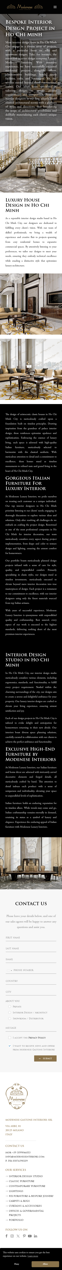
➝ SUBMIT (45, 1059)
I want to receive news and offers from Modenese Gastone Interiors (34, 1048)
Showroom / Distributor (28, 1019)
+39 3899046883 (21, 1153)
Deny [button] (16, 1264)
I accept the (29, 1038)
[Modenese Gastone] (24, 7)
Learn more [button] (33, 1256)
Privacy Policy (37, 1038)
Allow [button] (45, 1264)
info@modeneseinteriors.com (24, 1157)
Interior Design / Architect (30, 1013)
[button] (55, 7)
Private (17, 1007)
